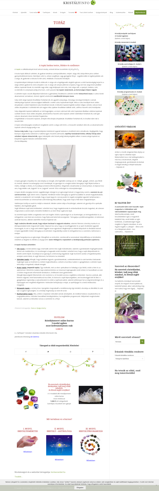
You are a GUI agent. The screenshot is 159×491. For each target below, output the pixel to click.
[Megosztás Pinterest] (93, 352)
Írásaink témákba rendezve (124, 355)
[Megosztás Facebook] (26, 352)
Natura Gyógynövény (38, 308)
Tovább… (19, 476)
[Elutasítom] (156, 485)
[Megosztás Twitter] (48, 352)
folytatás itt (120, 167)
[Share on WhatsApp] (70, 352)
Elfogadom (80, 487)
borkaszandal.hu (58, 472)
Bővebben (91, 460)
